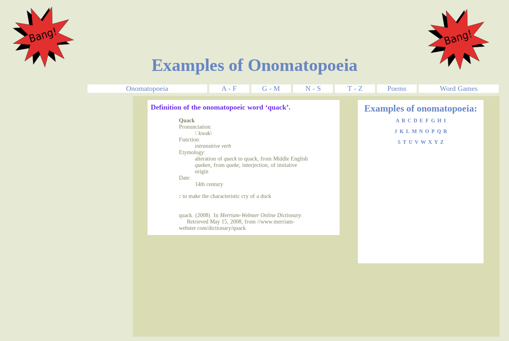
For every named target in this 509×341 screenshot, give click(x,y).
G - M (271, 88)
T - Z (355, 88)
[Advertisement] (254, 21)
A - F (229, 88)
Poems (396, 88)
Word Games (459, 88)
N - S (313, 88)
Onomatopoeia (147, 88)
